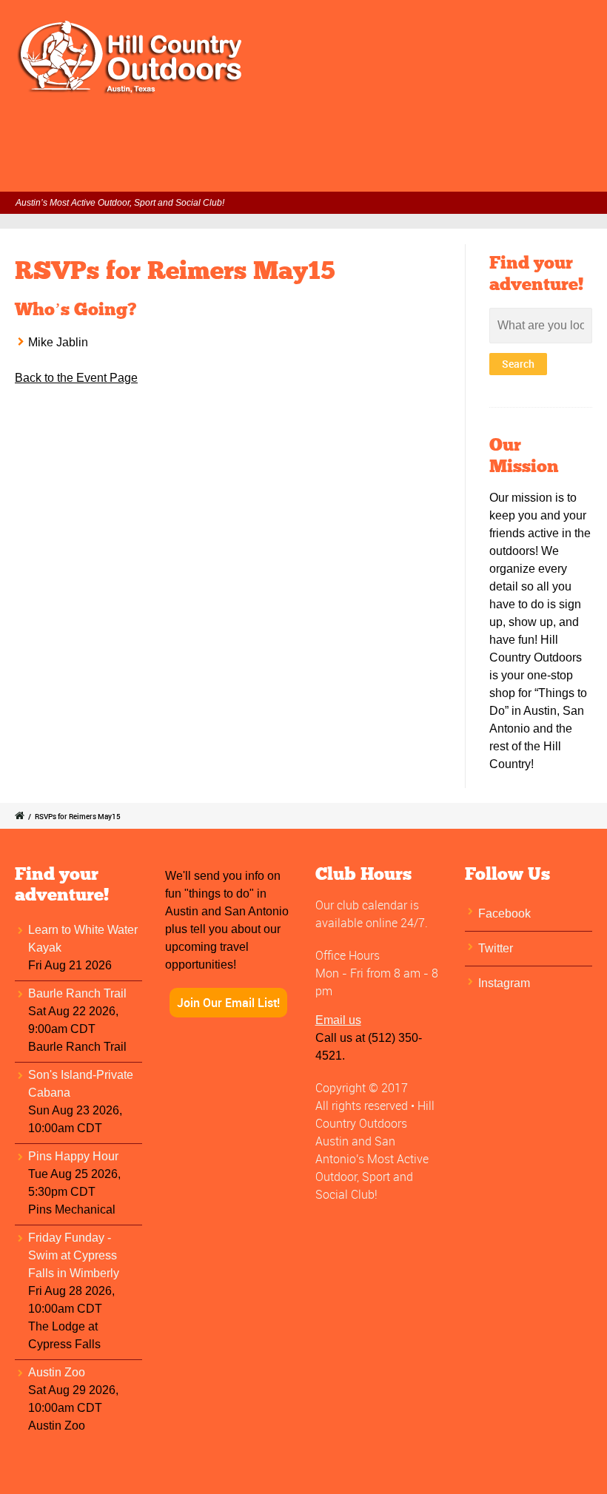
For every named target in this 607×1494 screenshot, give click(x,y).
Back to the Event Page (76, 377)
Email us (338, 1020)
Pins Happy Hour (73, 1156)
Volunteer (271, 134)
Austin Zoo (56, 1372)
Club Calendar (185, 134)
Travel (458, 134)
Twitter (495, 948)
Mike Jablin (58, 342)
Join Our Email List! (228, 1003)
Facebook (504, 913)
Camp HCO (527, 134)
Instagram (504, 983)
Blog (197, 172)
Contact (140, 172)
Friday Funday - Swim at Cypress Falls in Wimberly (73, 1255)
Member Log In (84, 134)
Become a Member (370, 134)
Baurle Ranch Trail (77, 993)
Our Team (69, 172)
